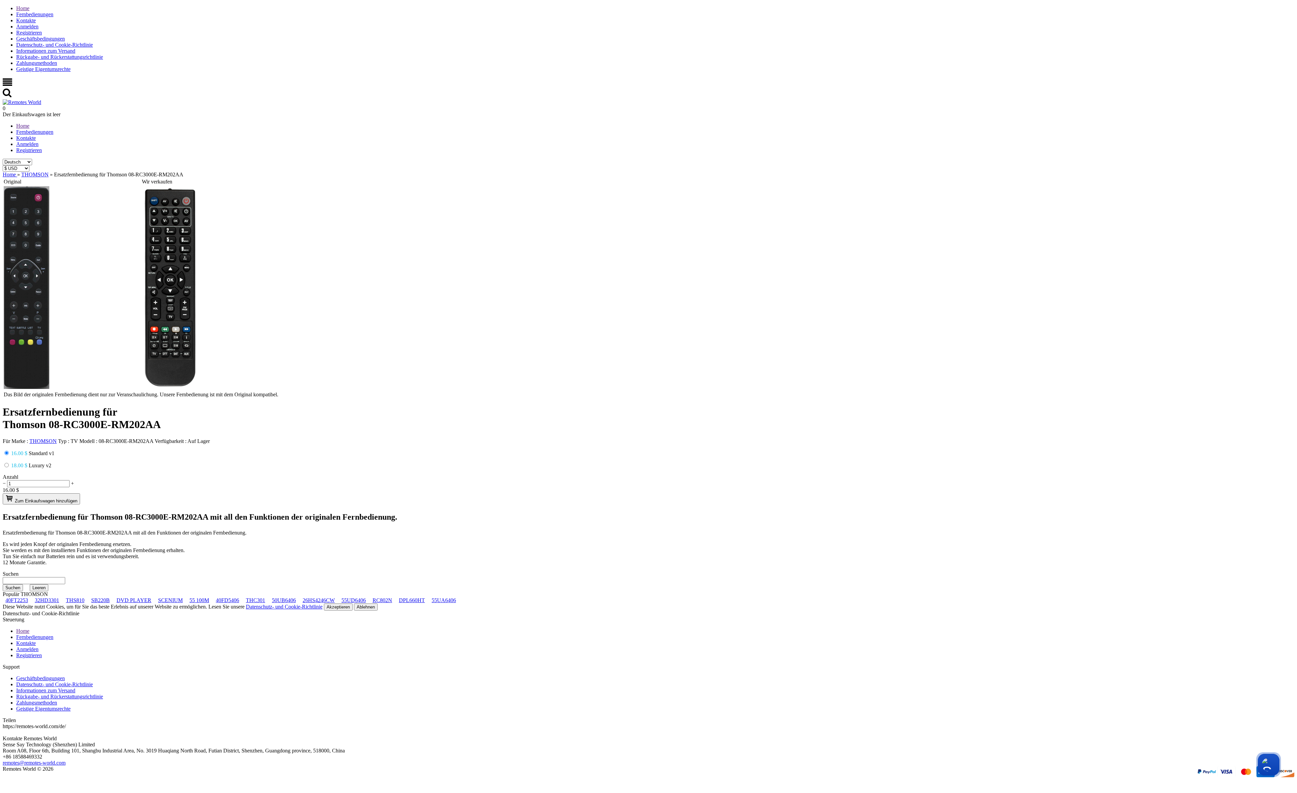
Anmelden (27, 26)
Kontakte (26, 20)
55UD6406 (353, 600)
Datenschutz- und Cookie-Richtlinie (54, 45)
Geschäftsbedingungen (40, 39)
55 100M (199, 600)
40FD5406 (227, 600)
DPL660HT (412, 600)
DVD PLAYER (134, 600)
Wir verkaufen (157, 181)
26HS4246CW (319, 600)
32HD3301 (47, 600)
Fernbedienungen (34, 14)
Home (22, 8)
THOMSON (43, 441)
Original (12, 181)
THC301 (255, 600)
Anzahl (10, 477)
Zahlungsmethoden (36, 63)
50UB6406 (284, 600)
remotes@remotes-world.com (34, 763)
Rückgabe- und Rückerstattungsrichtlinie (59, 57)
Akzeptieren (338, 607)
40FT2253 (16, 600)
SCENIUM (170, 600)
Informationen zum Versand (45, 51)
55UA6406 (444, 600)
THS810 (75, 600)
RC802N (382, 600)
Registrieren (29, 32)
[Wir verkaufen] (170, 387)
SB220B (100, 600)
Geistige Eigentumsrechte (43, 69)
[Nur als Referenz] (26, 387)
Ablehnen (366, 607)
